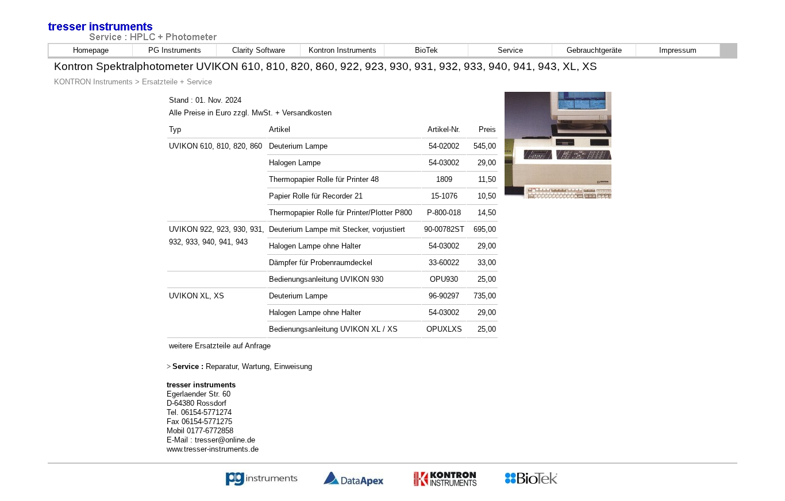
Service (510, 50)
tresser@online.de (225, 440)
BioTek (426, 50)
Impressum (678, 50)
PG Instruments (174, 50)
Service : (187, 366)
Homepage (91, 50)
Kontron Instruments (342, 50)
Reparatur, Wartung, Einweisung (257, 366)
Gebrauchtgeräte (594, 50)
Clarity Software (258, 50)
